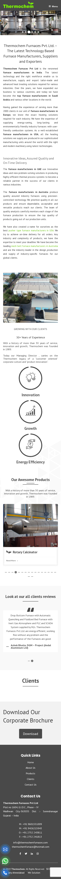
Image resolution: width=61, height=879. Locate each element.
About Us (30, 767)
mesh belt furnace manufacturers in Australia (34, 246)
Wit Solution (34, 872)
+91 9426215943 (32, 828)
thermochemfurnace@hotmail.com (30, 846)
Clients (30, 779)
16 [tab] (55, 572)
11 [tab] (38, 572)
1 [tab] (5, 572)
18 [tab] (32, 576)
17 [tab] (28, 576)
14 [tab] (48, 572)
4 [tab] (15, 572)
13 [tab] (45, 572)
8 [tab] (28, 572)
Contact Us (30, 784)
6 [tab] (22, 572)
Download (30, 734)
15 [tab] (51, 572)
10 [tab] (35, 572)
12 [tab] (41, 572)
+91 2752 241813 (32, 836)
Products (30, 773)
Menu (55, 6)
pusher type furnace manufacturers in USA (31, 230)
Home (30, 762)
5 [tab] (18, 572)
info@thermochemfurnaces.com (30, 842)
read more (29, 539)
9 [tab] (32, 572)
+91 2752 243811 (32, 832)
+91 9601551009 (32, 824)
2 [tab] (9, 572)
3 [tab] (12, 572)
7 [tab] (25, 572)
